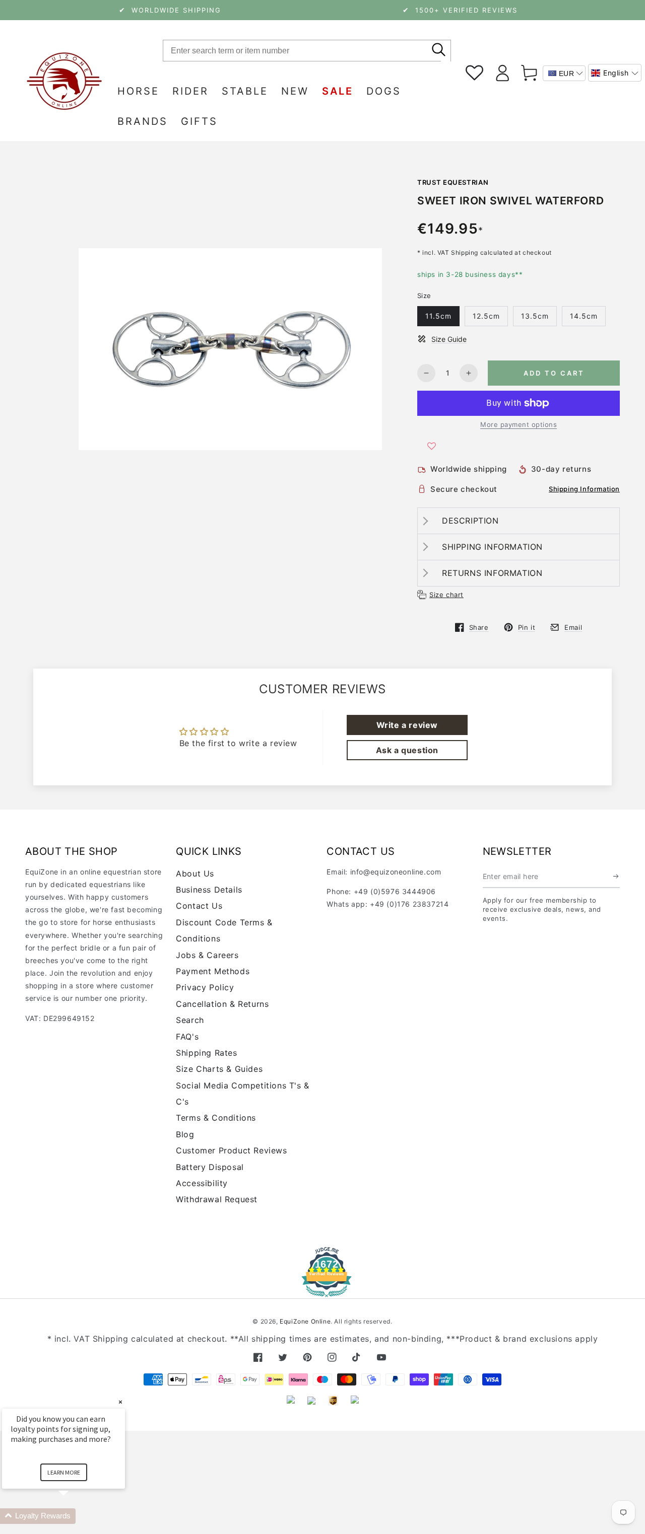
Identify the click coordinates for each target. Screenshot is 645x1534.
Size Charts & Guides (219, 1069)
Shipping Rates (206, 1053)
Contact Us (199, 906)
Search (190, 1020)
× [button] (120, 1402)
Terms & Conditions (216, 1118)
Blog (185, 1134)
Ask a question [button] (407, 750)
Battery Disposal (210, 1167)
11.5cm (438, 316)
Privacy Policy (205, 987)
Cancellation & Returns (222, 1004)
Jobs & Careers (207, 955)
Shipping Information (584, 489)
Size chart (446, 595)
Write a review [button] (407, 725)
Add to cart (554, 373)
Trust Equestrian (452, 182)
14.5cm (584, 316)
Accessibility (202, 1183)
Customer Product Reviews (231, 1150)
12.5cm (486, 316)
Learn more (63, 1472)
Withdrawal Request (216, 1199)
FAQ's (187, 1037)
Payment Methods (212, 971)
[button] (614, 73)
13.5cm (535, 316)
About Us (195, 873)
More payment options (518, 424)
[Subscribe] (616, 876)
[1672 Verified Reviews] (322, 1290)
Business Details (209, 890)
